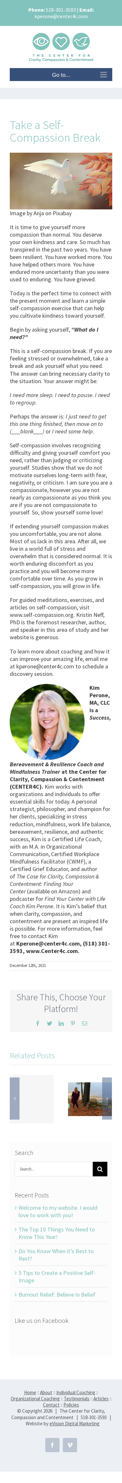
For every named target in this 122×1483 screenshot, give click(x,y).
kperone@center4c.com (61, 16)
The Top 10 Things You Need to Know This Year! (57, 1233)
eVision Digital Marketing (74, 1423)
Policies (71, 1405)
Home (30, 1392)
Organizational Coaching (35, 1398)
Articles (101, 1398)
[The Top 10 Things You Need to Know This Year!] (90, 1098)
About (46, 1392)
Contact (51, 1405)
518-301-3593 (61, 9)
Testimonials (76, 1398)
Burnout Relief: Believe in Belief (57, 1294)
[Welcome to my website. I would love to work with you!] (32, 1099)
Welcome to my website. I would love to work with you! (58, 1211)
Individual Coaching (75, 1392)
